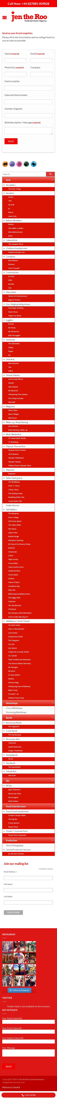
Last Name (8, 897)
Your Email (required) (12, 1028)
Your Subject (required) (12, 1038)
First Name (8, 884)
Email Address (10, 872)
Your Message (8, 1048)
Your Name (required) (12, 1018)
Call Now (30, 1095)
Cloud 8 (16, 1087)
